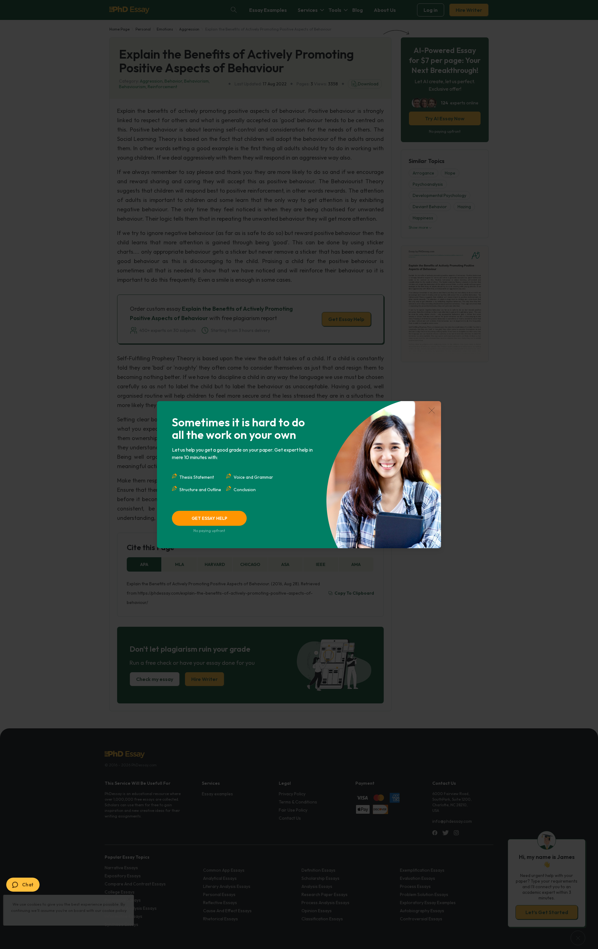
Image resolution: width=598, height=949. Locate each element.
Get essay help (209, 518)
